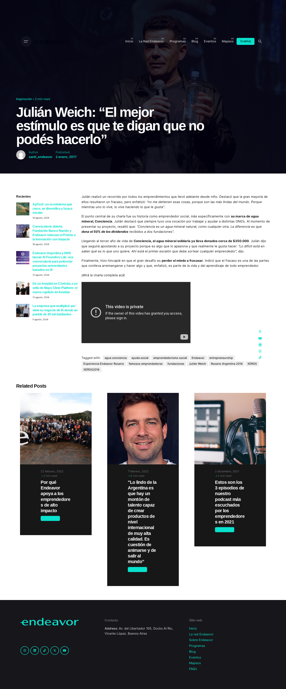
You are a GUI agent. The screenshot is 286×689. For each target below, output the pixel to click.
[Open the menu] (26, 41)
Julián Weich (197, 363)
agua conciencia (116, 357)
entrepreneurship (221, 357)
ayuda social (140, 357)
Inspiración (24, 99)
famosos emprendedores (146, 363)
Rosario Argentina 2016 (227, 363)
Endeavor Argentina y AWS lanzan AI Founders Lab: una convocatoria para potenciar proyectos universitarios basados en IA (52, 261)
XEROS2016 (91, 369)
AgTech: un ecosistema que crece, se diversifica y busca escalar (52, 208)
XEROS (252, 363)
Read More (49, 527)
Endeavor (198, 357)
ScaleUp (245, 41)
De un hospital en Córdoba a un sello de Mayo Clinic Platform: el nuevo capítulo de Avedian (54, 288)
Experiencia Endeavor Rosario (103, 363)
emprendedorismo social (170, 357)
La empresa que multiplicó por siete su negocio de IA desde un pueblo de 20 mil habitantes (55, 310)
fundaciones (176, 363)
